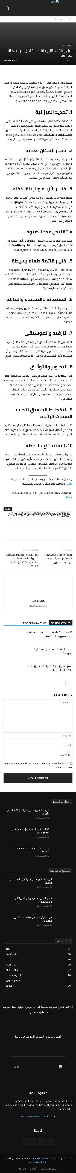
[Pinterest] (52, 72)
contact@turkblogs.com (33, 1116)
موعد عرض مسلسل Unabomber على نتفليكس (30, 850)
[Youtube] (24, 1141)
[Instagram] (41, 1141)
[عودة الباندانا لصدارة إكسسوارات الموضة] (63, 653)
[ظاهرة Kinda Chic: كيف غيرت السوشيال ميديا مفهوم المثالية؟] (63, 636)
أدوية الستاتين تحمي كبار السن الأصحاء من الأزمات (28, 812)
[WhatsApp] (44, 72)
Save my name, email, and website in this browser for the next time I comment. (38, 765)
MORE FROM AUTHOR (34, 623)
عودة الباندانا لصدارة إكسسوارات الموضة (52, 651)
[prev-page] (69, 683)
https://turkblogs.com (38, 606)
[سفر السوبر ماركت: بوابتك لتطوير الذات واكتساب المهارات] (63, 670)
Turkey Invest (41, 1158)
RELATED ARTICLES (60, 623)
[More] (36, 72)
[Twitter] (60, 72)
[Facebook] (68, 72)
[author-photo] (38, 596)
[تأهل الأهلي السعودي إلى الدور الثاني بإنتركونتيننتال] (62, 834)
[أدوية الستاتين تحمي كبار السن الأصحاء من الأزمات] (62, 816)
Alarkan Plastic (40, 1162)
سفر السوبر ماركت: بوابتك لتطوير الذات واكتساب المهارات (49, 668)
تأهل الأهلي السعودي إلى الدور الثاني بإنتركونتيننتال (30, 831)
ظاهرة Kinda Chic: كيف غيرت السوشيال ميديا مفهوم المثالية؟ (48, 634)
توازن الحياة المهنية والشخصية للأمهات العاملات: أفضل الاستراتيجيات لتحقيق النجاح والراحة (22, 560)
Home (71, 19)
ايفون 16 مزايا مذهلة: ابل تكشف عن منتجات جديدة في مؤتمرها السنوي (57, 558)
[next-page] (63, 683)
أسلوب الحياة (59, 19)
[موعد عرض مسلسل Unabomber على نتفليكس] (62, 853)
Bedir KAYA (8, 60)
